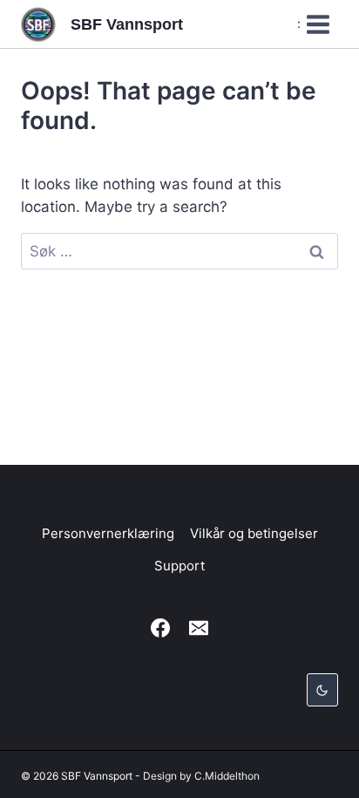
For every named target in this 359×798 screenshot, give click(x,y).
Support (179, 565)
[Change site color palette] (322, 689)
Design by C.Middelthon (201, 775)
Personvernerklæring (108, 533)
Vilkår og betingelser (254, 533)
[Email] (199, 628)
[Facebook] (160, 628)
